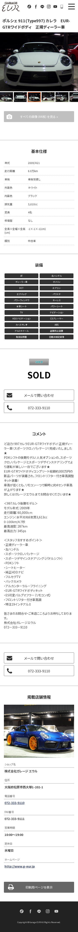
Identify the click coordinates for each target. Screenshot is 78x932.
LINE (42, 6)
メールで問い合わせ (39, 395)
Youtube (55, 6)
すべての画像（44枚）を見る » (39, 116)
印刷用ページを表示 (39, 887)
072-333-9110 (61, 6)
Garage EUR (11, 6)
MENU (71, 6)
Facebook (35, 6)
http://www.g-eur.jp (20, 866)
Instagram (49, 6)
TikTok (29, 6)
